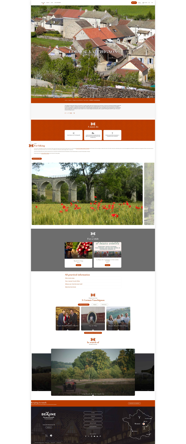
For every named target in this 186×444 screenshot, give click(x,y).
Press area (93, 416)
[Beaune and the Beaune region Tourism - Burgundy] (36, 2)
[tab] (83, 305)
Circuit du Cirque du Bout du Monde (82, 148)
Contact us (49, 427)
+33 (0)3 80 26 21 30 (48, 425)
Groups (93, 419)
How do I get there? (93, 426)
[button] (152, 3)
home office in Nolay (45, 153)
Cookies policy (59, 442)
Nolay (76, 105)
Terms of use (47, 442)
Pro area (93, 412)
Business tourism (93, 423)
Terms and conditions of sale (39, 442)
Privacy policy (53, 442)
